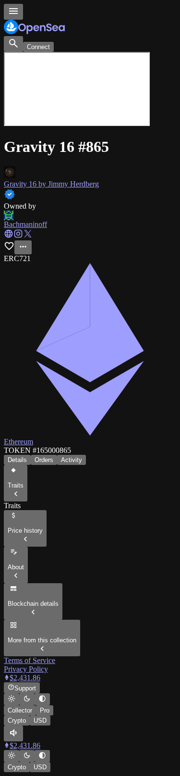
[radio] (11, 699)
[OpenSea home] (90, 28)
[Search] (13, 44)
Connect (38, 46)
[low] (13, 733)
